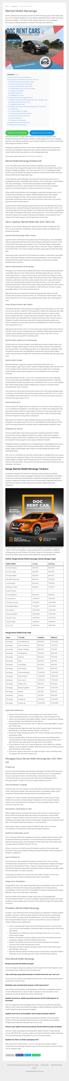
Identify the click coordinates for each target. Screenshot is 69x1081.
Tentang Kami (45, 1065)
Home (7, 6)
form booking (55, 933)
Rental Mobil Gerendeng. (33, 156)
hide (17, 74)
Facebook (20, 1055)
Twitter (28, 1055)
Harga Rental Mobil (56, 1065)
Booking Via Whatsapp (17, 133)
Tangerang (14, 6)
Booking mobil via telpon (42, 133)
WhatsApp (37, 1055)
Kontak (34, 1068)
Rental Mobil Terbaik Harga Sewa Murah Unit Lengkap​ (23, 1065)
